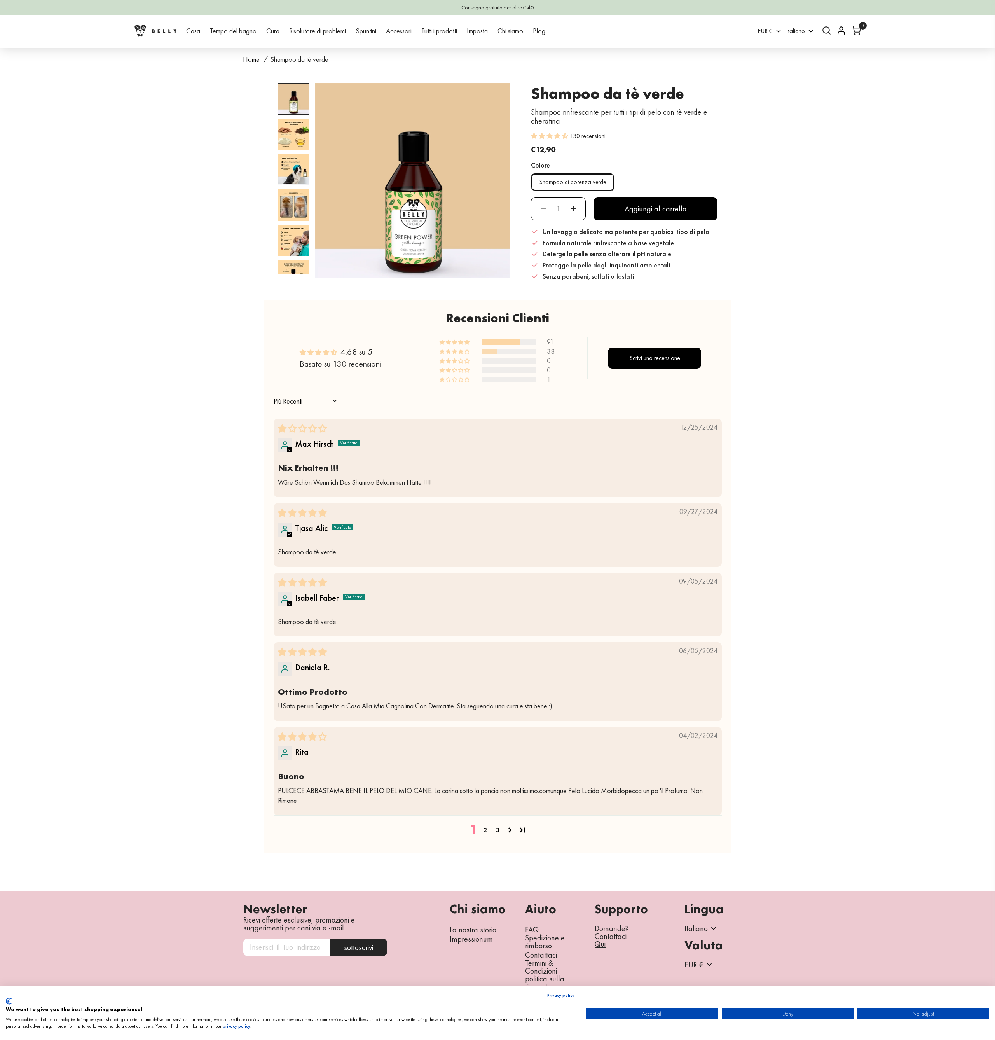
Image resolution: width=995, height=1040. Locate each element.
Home (251, 60)
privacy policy (236, 1026)
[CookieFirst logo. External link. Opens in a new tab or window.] (9, 1001)
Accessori (399, 30)
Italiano (795, 31)
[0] (856, 30)
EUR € (765, 31)
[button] (550, 135)
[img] (302, 428)
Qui (600, 944)
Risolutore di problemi (317, 30)
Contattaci (541, 955)
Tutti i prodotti (439, 30)
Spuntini (366, 30)
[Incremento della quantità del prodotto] (573, 209)
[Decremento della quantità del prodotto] (543, 209)
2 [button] (485, 830)
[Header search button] (826, 30)
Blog (539, 30)
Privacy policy (560, 995)
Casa (193, 30)
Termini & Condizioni (541, 967)
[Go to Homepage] (155, 30)
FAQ (532, 929)
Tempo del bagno (233, 30)
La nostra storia (473, 929)
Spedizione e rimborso (545, 941)
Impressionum (471, 939)
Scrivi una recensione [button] (654, 358)
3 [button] (497, 830)
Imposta (477, 30)
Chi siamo (510, 30)
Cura (272, 30)
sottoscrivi (358, 947)
